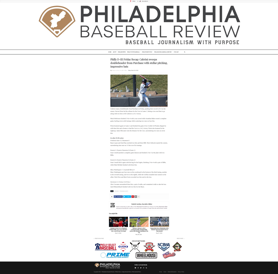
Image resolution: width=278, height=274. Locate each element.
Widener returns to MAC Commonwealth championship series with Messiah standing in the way (139, 230)
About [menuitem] (114, 52)
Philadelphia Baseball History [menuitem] (162, 52)
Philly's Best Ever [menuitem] (147, 52)
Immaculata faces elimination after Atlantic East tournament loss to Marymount (159, 229)
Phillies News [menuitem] (122, 52)
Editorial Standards (172, 271)
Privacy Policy (181, 271)
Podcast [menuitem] (176, 52)
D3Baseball (116, 191)
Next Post (180, 238)
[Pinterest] (132, 196)
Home (160, 271)
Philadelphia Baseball (124, 191)
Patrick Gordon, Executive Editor (119, 70)
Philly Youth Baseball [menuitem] (133, 52)
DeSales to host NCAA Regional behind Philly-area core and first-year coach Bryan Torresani (118, 229)
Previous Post (99, 238)
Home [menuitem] (109, 52)
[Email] (135, 196)
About (164, 271)
